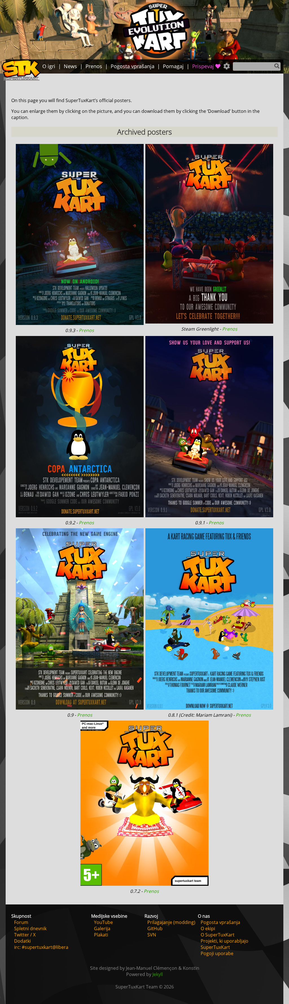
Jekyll (157, 974)
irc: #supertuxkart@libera (41, 947)
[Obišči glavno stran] (21, 70)
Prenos (86, 330)
